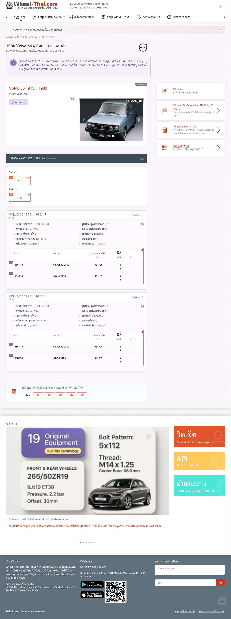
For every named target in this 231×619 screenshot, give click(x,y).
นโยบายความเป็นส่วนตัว (211, 611)
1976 (70, 395)
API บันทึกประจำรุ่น (185, 611)
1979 (38, 395)
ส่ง (220, 582)
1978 (49, 395)
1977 (59, 395)
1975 (81, 395)
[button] (115, 30)
